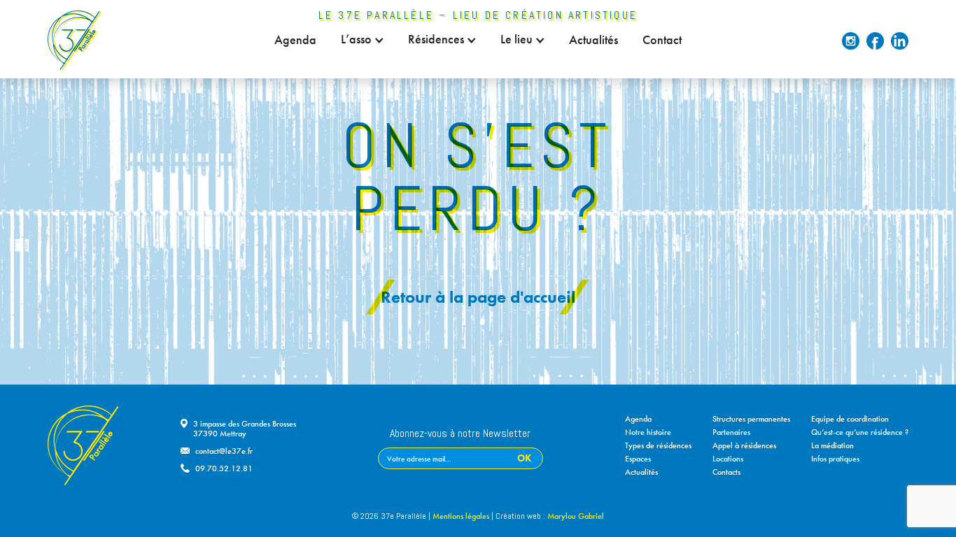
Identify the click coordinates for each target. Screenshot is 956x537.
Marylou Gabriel (575, 516)
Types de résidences (658, 445)
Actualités (593, 40)
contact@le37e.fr (224, 451)
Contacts (726, 472)
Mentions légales (461, 516)
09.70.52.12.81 (224, 468)
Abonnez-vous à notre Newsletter (460, 434)
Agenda (295, 40)
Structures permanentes (751, 419)
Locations (727, 459)
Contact (662, 40)
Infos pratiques (835, 459)
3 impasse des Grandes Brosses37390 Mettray (244, 428)
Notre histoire (648, 432)
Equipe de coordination (850, 419)
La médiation (832, 445)
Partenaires (731, 432)
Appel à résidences (744, 445)
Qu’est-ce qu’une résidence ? (859, 432)
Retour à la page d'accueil (478, 297)
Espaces (638, 459)
